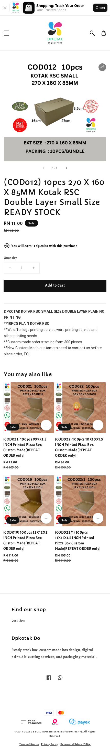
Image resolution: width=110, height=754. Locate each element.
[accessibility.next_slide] (66, 167)
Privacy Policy (49, 744)
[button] (92, 33)
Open (100, 7)
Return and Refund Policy (75, 744)
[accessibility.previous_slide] (43, 167)
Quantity (10, 258)
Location (18, 620)
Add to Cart (55, 285)
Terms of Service (29, 744)
